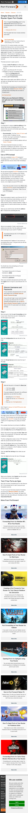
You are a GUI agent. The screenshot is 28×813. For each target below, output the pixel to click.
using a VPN (15, 157)
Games (2, 798)
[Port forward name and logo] (7, 1)
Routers (8, 12)
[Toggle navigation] (25, 6)
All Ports (3, 797)
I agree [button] (16, 802)
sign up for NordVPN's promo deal (17, 407)
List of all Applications (16, 402)
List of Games (16, 397)
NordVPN (15, 171)
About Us (3, 804)
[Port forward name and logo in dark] (9, 6)
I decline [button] (17, 805)
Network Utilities (18, 88)
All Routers (3, 795)
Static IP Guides (7, 142)
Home (2, 12)
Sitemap (3, 789)
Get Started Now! (6, 95)
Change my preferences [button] (17, 808)
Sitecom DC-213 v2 (11, 30)
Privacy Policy (4, 806)
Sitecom (13, 12)
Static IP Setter (21, 133)
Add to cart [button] (22, 2)
